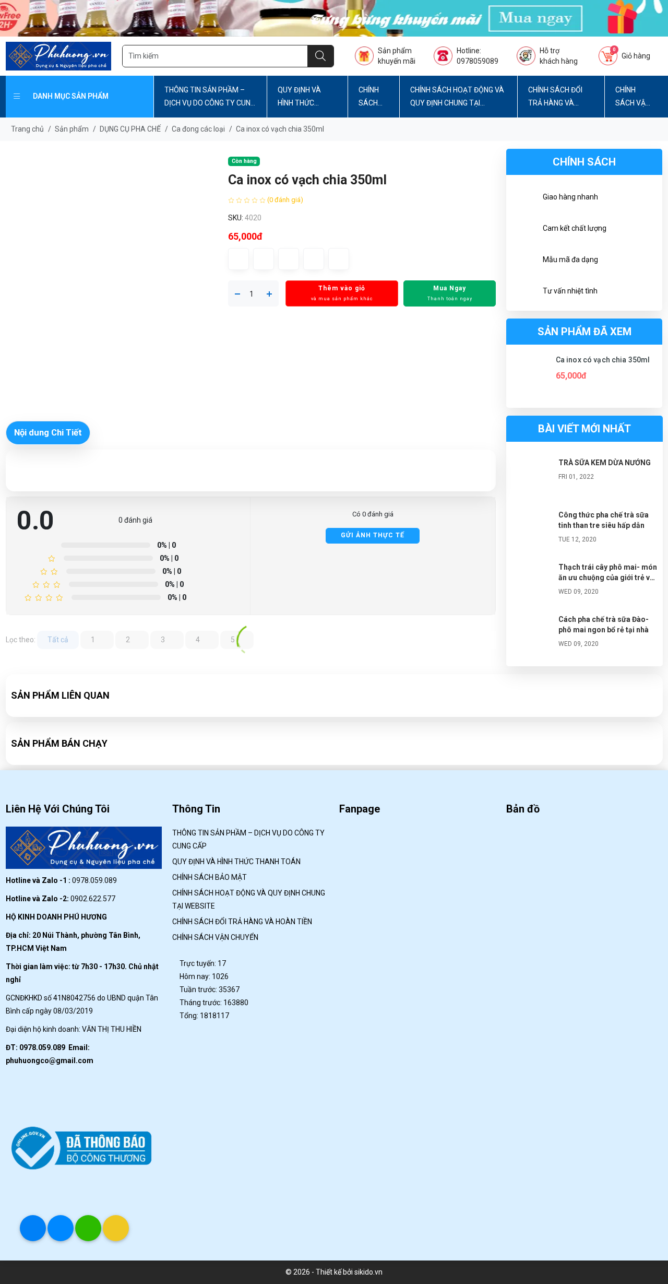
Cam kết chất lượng (574, 228)
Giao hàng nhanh (570, 197)
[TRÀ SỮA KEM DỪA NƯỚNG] (532, 478)
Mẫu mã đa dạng (570, 259)
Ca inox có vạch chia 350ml (603, 360)
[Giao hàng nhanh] (524, 198)
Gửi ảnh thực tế (372, 535)
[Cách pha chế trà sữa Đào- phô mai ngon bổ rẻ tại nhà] (532, 635)
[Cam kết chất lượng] (524, 230)
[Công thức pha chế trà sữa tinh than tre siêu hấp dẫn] (532, 530)
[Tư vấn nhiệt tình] (524, 292)
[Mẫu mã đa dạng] (524, 261)
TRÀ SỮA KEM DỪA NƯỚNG (604, 462)
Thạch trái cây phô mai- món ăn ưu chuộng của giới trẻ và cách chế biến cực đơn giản (607, 577)
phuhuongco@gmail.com (49, 1060)
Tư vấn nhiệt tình (570, 291)
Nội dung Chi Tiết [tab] (48, 432)
